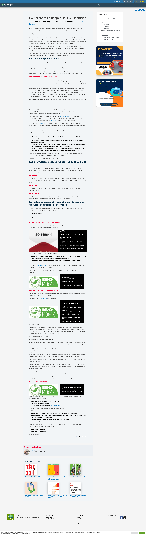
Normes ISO (79, 518)
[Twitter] (79, 437)
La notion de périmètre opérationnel (108, 34)
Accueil (78, 517)
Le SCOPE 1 (106, 24)
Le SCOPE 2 (106, 26)
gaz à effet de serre (42, 62)
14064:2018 (43, 123)
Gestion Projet (79, 523)
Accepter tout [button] (141, 533)
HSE (77, 525)
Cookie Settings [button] (134, 533)
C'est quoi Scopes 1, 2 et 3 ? (107, 17)
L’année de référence (108, 39)
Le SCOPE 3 (106, 28)
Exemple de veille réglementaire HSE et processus (35, 495)
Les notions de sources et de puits (111, 37)
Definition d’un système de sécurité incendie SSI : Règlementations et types (57, 496)
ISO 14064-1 (53, 120)
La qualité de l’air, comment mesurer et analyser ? (80, 477)
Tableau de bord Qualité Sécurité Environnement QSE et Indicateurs (34, 477)
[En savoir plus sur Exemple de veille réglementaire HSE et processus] (31, 487)
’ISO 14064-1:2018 (41, 265)
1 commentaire (35, 21)
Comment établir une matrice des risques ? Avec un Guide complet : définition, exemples (57, 478)
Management (79, 522)
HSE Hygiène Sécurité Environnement (58, 21)
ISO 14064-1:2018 (43, 298)
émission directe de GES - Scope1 (111, 18)
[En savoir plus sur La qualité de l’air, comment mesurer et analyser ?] (75, 469)
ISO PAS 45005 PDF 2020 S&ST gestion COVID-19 (78, 495)
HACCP (78, 527)
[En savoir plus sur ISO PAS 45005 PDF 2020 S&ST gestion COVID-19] (75, 487)
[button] (128, 1)
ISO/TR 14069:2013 (64, 116)
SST (77, 520)
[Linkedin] (86, 437)
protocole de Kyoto (55, 405)
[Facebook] (76, 437)
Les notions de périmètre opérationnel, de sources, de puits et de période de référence (110, 31)
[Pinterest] (83, 437)
